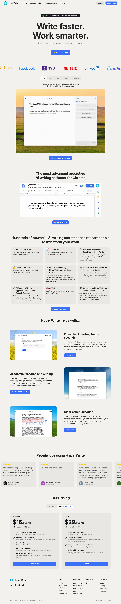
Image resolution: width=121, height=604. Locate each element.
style (76, 349)
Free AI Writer (77, 586)
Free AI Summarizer (77, 592)
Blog (87, 583)
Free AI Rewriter (78, 588)
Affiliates (103, 591)
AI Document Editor (63, 587)
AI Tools (24, 3)
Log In (102, 583)
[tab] (43, 78)
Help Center (63, 593)
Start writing (111, 3)
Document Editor (36, 3)
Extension (103, 588)
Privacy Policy (100, 600)
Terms (109, 600)
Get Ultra (86, 564)
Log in (100, 3)
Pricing (62, 3)
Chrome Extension (51, 3)
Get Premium (34, 564)
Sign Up (102, 586)
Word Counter (77, 583)
